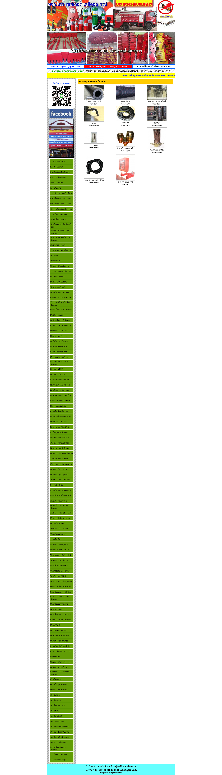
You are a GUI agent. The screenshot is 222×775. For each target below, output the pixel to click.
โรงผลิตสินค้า (103, 71)
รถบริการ (90, 71)
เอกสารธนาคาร (162, 71)
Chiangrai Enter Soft (115, 773)
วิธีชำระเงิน (147, 71)
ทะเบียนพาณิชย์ (131, 71)
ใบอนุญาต (117, 71)
